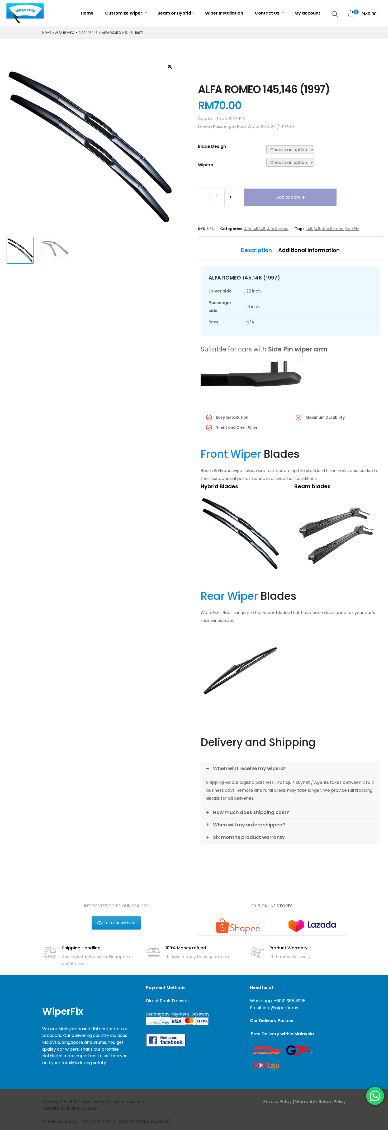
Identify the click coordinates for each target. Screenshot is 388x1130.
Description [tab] (256, 250)
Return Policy (332, 1102)
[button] (169, 66)
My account (307, 13)
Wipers (205, 165)
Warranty (305, 1102)
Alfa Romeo (64, 32)
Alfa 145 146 (88, 32)
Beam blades (312, 486)
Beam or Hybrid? (175, 13)
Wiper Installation (224, 13)
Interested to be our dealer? (116, 906)
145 (309, 228)
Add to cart (288, 197)
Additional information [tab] (309, 250)
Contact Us (267, 13)
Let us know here (120, 922)
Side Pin (352, 228)
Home (87, 13)
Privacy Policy (277, 1102)
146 (317, 228)
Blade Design (212, 146)
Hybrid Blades (219, 486)
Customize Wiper (124, 13)
